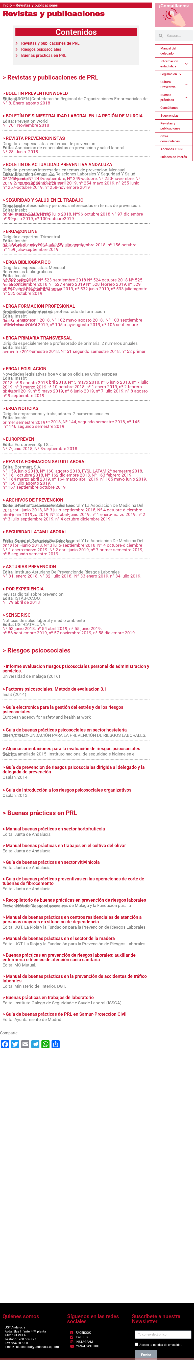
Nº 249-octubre (82, 178)
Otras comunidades (170, 138)
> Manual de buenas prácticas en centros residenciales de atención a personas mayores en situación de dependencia (72, 919)
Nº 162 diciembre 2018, (68, 475)
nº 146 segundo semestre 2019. (34, 426)
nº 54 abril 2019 (52, 628)
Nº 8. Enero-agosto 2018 (26, 103)
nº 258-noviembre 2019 (67, 187)
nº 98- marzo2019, (32, 214)
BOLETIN (15, 164)
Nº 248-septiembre (46, 178)
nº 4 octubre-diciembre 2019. (83, 518)
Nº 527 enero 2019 (66, 284)
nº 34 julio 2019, (125, 576)
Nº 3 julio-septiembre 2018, (70, 509)
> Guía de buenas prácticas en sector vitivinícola (51, 862)
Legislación (168, 74)
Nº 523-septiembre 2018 (62, 279)
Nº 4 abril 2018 (51, 382)
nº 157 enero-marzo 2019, (60, 245)
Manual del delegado (168, 50)
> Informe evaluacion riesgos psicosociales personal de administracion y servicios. (76, 668)
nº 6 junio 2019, (80, 391)
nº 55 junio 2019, (85, 628)
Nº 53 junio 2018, (20, 628)
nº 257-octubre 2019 (23, 187)
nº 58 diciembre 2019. (114, 632)
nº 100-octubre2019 (54, 218)
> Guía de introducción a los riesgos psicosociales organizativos (67, 790)
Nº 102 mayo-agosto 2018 (77, 320)
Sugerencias (169, 115)
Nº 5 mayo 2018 (83, 382)
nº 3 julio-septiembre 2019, (28, 518)
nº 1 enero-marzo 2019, (113, 514)
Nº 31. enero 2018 (20, 576)
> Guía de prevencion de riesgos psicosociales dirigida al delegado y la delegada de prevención (74, 769)
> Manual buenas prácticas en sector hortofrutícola (54, 828)
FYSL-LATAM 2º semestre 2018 (112, 471)
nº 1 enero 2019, (102, 386)
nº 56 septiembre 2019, (25, 632)
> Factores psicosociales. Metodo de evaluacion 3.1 (55, 689)
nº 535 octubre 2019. (23, 293)
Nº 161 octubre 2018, (23, 475)
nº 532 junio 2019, (92, 288)
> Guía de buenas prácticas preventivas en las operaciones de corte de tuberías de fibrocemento (73, 881)
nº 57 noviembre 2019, (70, 632)
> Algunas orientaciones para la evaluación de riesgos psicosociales (71, 748)
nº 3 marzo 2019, (31, 386)
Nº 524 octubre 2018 (107, 279)
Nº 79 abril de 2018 (21, 602)
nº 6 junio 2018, (116, 382)
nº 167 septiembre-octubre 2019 (34, 487)
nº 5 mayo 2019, (49, 391)
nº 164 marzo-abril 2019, (76, 479)
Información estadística (169, 63)
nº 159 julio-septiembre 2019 (31, 249)
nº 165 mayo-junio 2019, (123, 479)
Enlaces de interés (173, 157)
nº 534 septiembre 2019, (38, 289)
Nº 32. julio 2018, (56, 576)
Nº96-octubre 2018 (91, 214)
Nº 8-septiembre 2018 (55, 448)
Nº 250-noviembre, (117, 178)
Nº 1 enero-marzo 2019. (26, 549)
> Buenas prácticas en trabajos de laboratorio (48, 997)
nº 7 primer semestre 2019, (117, 549)
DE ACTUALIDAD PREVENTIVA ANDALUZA (68, 164)
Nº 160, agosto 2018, (61, 471)
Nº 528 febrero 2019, (106, 284)
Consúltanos (169, 108)
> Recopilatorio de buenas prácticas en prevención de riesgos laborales (74, 900)
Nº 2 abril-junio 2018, (23, 509)
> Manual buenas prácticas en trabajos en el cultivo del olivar (64, 845)
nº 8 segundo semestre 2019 (30, 553)
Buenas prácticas (167, 97)
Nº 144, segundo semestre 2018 (94, 421)
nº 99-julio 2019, (18, 218)
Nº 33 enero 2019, (92, 576)
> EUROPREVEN (18, 439)
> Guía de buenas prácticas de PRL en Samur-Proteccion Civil (65, 1014)
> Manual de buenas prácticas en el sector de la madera (59, 938)
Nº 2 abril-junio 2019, (70, 549)
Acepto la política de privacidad (160, 1345)
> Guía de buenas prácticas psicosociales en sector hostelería (65, 730)
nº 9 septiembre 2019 (23, 395)
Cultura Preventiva (168, 84)
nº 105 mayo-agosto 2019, (75, 324)
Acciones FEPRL (172, 149)
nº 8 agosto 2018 (31, 382)
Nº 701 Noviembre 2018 (26, 125)
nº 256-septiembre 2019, (38, 183)
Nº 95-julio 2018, (56, 214)
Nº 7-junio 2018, (18, 448)
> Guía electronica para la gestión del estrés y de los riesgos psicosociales (63, 709)
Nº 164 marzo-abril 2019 (26, 479)
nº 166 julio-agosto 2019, (27, 483)
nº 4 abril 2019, (17, 391)
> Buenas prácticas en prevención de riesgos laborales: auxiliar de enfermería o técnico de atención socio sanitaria (69, 957)
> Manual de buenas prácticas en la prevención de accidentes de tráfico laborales (75, 978)
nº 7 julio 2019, (110, 391)
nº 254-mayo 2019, (97, 183)
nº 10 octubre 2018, (66, 386)
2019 (27, 351)
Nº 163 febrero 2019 (112, 475)
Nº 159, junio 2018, (21, 471)
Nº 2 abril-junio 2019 (70, 514)
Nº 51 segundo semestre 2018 (90, 351)
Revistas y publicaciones (170, 125)
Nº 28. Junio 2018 (20, 151)
